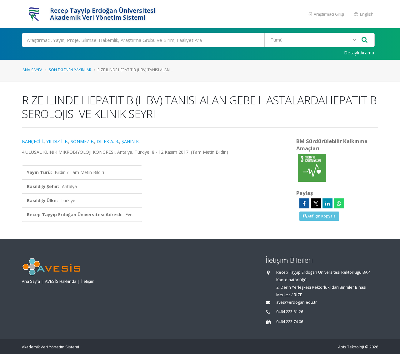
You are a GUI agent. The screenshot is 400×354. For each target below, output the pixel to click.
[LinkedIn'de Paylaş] (327, 203)
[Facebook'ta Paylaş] (304, 203)
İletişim (87, 281)
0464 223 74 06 (289, 321)
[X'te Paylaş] (316, 203)
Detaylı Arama (359, 52)
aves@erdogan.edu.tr (296, 302)
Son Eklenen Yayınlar (70, 69)
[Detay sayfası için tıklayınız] (312, 167)
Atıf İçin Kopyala (321, 216)
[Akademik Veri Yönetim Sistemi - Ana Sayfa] (35, 14)
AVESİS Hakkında (60, 281)
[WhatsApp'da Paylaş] (339, 203)
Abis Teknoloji (351, 347)
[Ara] (365, 40)
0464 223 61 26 (289, 311)
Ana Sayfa (32, 69)
